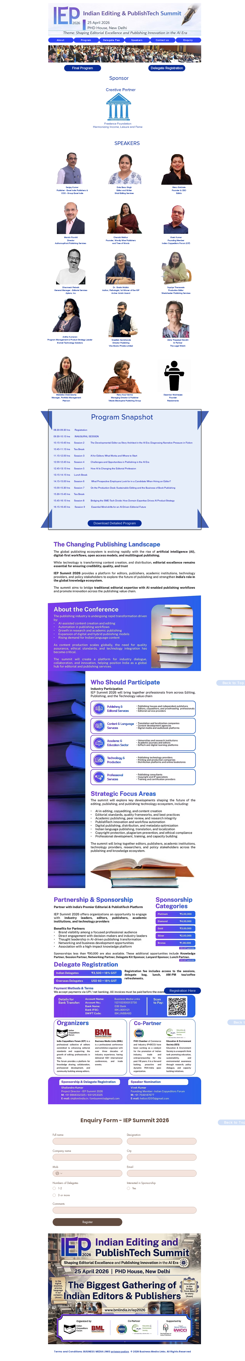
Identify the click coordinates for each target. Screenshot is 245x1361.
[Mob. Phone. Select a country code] (59, 1173)
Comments (59, 1203)
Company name (62, 1150)
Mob (55, 1166)
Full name (58, 1134)
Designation (133, 1134)
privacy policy (120, 1351)
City (129, 1150)
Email (130, 1166)
